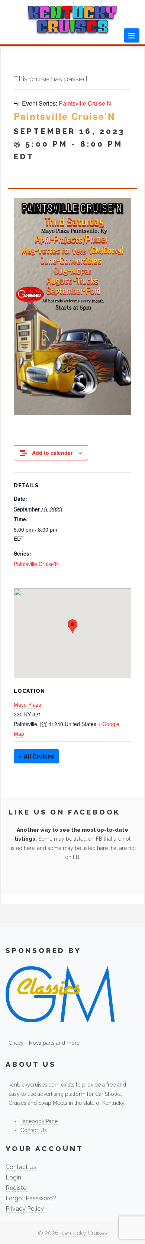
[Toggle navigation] (131, 35)
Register (17, 1187)
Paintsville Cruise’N (36, 564)
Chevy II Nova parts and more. (45, 1043)
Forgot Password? (31, 1198)
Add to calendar (52, 452)
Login (13, 1177)
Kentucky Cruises (83, 1233)
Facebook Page (39, 1121)
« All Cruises (36, 756)
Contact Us (33, 1130)
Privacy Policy (25, 1208)
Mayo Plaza (27, 704)
